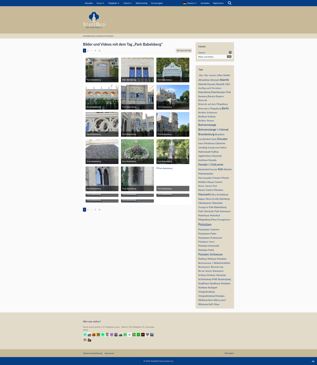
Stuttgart (212, 287)
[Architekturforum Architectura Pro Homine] (158, 20)
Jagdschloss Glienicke (210, 155)
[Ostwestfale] (95, 335)
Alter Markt (223, 75)
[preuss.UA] (130, 335)
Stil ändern (229, 353)
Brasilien (220, 134)
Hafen (223, 147)
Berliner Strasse (206, 120)
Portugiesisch (223, 219)
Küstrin (228, 169)
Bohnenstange (207, 124)
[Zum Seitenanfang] (313, 361)
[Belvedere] (144, 335)
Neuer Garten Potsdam (210, 189)
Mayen (225, 177)
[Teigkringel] (135, 335)
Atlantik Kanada (206, 84)
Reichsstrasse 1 (205, 263)
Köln (220, 169)
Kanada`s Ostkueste (210, 164)
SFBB (214, 279)
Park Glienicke (206, 211)
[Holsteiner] (108, 335)
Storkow (202, 287)
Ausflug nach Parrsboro (209, 88)
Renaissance (204, 266)
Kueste (213, 169)
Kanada (212, 159)
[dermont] (104, 335)
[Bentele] (90, 340)
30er (201, 75)
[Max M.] (86, 340)
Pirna (214, 219)
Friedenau (209, 143)
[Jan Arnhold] (86, 335)
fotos (200, 143)
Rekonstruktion (222, 262)
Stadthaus (203, 283)
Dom (213, 138)
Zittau (216, 304)
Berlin (225, 108)
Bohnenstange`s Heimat (213, 129)
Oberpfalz (217, 202)
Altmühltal (204, 79)
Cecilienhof (204, 138)
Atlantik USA (223, 84)
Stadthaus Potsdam (220, 283)
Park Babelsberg (217, 207)
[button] (190, 3)
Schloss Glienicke (216, 275)
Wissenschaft (205, 304)
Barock (211, 96)
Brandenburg (206, 134)
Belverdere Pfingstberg (209, 108)
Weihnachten (205, 299)
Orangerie (203, 207)
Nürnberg (224, 198)
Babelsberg (204, 92)
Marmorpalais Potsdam (209, 177)
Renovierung (217, 266)
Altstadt (214, 79)
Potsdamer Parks (207, 233)
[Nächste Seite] (99, 51)
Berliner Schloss (207, 116)
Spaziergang (224, 279)
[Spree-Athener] (122, 335)
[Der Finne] (113, 335)
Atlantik (224, 79)
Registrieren (218, 3)
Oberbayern (204, 202)
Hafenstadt (204, 151)
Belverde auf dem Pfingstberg (213, 104)
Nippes (201, 199)
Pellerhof (215, 215)
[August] (126, 335)
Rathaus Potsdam (217, 258)
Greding (202, 147)
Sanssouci (218, 270)
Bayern (220, 96)
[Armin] (148, 335)
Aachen (213, 75)
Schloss (202, 275)
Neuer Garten (214, 181)
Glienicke (220, 143)
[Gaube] (90, 335)
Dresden (222, 139)
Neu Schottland (219, 194)
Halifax (215, 151)
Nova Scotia (212, 198)
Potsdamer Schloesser (210, 237)
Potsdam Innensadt (208, 245)
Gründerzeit (213, 147)
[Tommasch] (99, 335)
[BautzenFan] (153, 335)
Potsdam (204, 224)
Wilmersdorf (219, 300)
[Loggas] (117, 335)
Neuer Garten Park (207, 185)
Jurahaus (203, 159)
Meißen (202, 181)
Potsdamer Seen (206, 241)
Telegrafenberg (206, 291)
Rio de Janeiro (205, 271)
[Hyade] (139, 335)
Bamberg (202, 96)
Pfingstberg (204, 219)
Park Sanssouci (222, 211)
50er (206, 75)
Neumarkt (204, 194)
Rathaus (202, 258)
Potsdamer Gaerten (208, 229)
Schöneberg (204, 279)
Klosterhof (204, 169)
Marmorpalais (205, 173)
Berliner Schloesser (207, 112)
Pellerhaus (204, 215)
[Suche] (229, 3)
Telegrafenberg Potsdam (211, 295)
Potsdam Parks (206, 249)
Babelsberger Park (221, 92)
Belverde (202, 100)
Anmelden (205, 3)
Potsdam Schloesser (210, 254)
